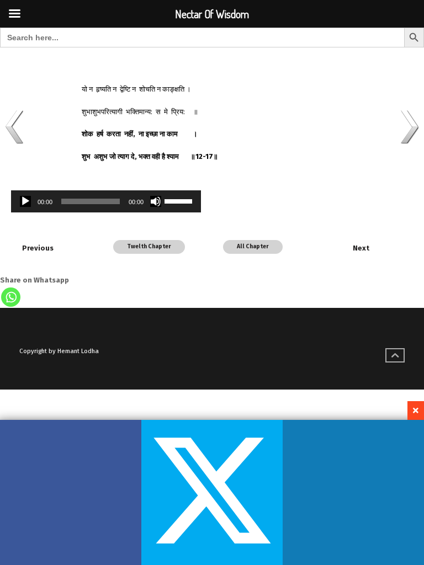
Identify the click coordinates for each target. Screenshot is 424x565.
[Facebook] (70, 492)
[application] (106, 201)
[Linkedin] (353, 492)
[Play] (25, 201)
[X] (212, 492)
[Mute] (155, 201)
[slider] (180, 200)
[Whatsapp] (10, 297)
